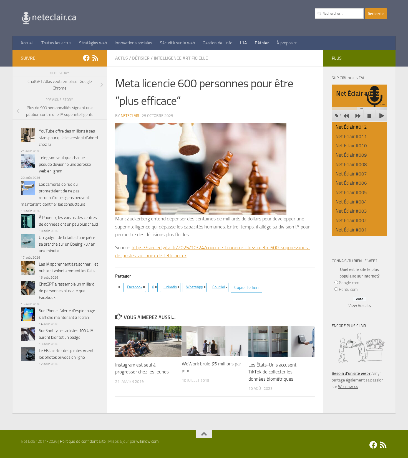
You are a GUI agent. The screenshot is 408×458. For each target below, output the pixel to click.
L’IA (243, 42)
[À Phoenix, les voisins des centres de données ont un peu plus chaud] (28, 222)
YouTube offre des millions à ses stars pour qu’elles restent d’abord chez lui (68, 138)
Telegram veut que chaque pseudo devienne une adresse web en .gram (65, 164)
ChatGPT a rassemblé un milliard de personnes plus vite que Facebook (66, 291)
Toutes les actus (56, 42)
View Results (359, 305)
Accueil (27, 42)
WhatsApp (194, 287)
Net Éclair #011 (351, 136)
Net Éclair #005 (351, 192)
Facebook (134, 287)
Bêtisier (262, 42)
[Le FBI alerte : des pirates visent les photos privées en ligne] (28, 355)
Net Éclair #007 (351, 174)
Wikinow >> (348, 386)
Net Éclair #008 (351, 164)
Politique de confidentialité (83, 441)
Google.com (349, 282)
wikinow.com (147, 441)
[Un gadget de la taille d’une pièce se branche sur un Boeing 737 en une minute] (28, 242)
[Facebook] (86, 58)
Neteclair (130, 115)
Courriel (218, 287)
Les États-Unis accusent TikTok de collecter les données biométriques (272, 372)
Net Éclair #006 (351, 183)
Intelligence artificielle (181, 58)
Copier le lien (246, 287)
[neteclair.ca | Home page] (48, 18)
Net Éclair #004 (351, 202)
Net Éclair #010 (351, 145)
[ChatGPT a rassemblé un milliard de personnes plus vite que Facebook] (28, 289)
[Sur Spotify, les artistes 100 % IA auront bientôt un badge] (28, 335)
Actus (121, 58)
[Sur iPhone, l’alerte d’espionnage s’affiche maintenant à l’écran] (28, 315)
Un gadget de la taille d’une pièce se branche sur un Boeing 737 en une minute (67, 244)
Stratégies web (93, 42)
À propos (284, 42)
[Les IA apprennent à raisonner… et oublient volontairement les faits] (28, 269)
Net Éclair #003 (351, 211)
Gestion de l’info (217, 42)
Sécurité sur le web (177, 42)
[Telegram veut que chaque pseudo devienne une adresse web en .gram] (28, 162)
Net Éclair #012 (351, 127)
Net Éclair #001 (351, 230)
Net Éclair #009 (351, 155)
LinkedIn (170, 287)
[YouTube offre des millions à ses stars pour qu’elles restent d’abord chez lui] (28, 136)
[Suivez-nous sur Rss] (95, 58)
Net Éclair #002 (351, 220)
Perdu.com (348, 289)
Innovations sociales (133, 42)
